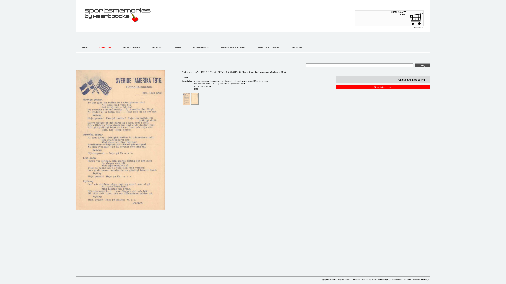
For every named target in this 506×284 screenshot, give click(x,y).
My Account (418, 27)
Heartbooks (335, 279)
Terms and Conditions (361, 279)
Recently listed (131, 48)
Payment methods (394, 279)
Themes (177, 48)
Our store (296, 48)
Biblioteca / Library (268, 48)
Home (84, 48)
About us (407, 279)
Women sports (201, 48)
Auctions (157, 48)
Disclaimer (345, 279)
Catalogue (105, 48)
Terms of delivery (378, 279)
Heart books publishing (233, 48)
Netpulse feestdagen (421, 279)
